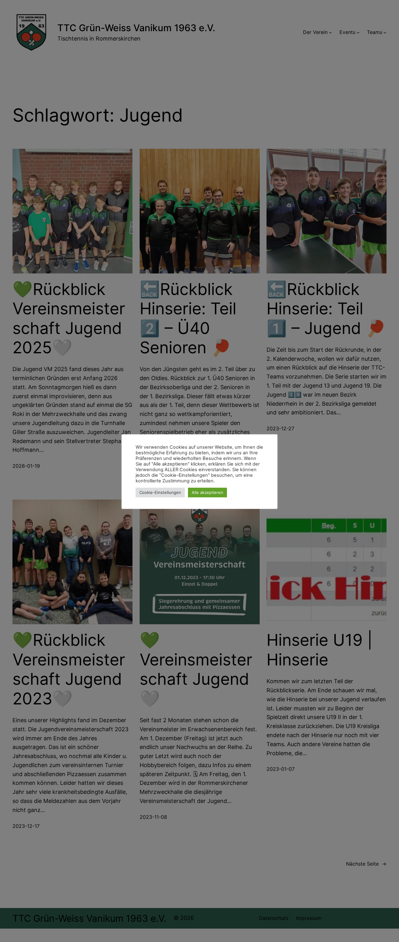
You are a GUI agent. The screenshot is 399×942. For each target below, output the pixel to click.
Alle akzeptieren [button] (207, 492)
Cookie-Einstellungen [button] (160, 492)
